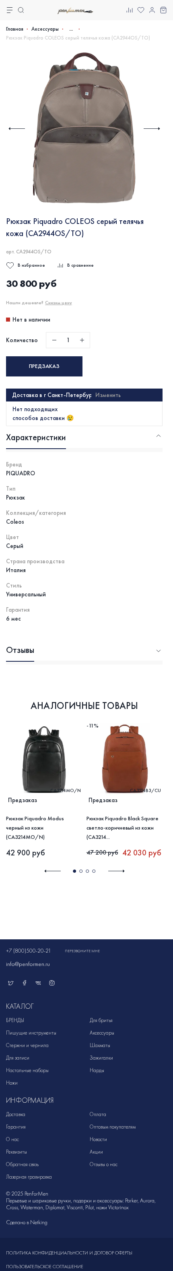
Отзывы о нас (103, 1164)
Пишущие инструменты (31, 1033)
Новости (98, 1139)
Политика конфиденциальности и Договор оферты (69, 1253)
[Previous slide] (16, 128)
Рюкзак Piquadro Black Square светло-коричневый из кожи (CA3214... (122, 827)
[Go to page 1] (74, 871)
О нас (12, 1139)
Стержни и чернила (27, 1045)
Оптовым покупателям (113, 1127)
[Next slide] (152, 128)
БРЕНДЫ (15, 1020)
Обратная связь (22, 1164)
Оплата (98, 1114)
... (71, 28)
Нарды (97, 1070)
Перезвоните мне (82, 951)
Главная (14, 29)
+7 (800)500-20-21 (28, 950)
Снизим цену (58, 302)
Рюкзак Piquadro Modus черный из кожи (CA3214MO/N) (35, 827)
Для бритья (101, 1020)
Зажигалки (101, 1058)
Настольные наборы (27, 1070)
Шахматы (100, 1045)
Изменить (108, 395)
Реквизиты (16, 1152)
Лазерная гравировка (29, 1177)
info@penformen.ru (28, 964)
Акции (96, 1152)
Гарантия (16, 1127)
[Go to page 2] (80, 871)
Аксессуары (45, 29)
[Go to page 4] (93, 871)
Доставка (15, 1114)
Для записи (17, 1058)
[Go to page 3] (87, 871)
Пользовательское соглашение (44, 1266)
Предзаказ (44, 366)
